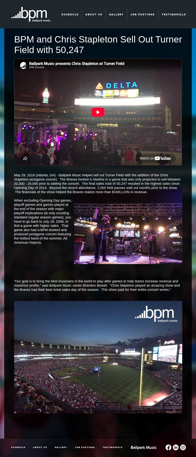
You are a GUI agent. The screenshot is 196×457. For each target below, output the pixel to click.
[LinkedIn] (176, 447)
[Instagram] (183, 447)
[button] (70, 14)
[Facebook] (168, 447)
